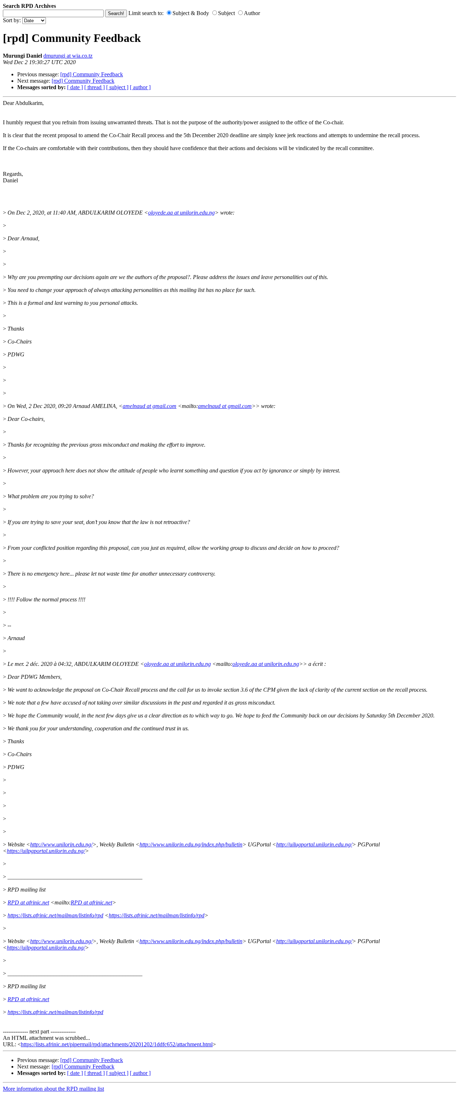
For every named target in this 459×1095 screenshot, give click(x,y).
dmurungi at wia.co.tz (68, 56)
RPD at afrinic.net (28, 902)
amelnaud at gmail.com (149, 406)
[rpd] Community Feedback (91, 74)
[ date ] (75, 87)
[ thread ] (94, 87)
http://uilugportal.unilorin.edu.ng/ (314, 844)
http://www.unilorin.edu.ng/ (61, 844)
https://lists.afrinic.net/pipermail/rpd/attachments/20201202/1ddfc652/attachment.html (117, 1044)
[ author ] (140, 87)
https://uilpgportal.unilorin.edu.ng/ (46, 851)
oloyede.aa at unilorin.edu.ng (181, 213)
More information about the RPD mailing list (53, 1089)
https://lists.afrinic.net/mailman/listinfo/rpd (55, 915)
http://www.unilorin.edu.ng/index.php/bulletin (190, 844)
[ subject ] (117, 87)
